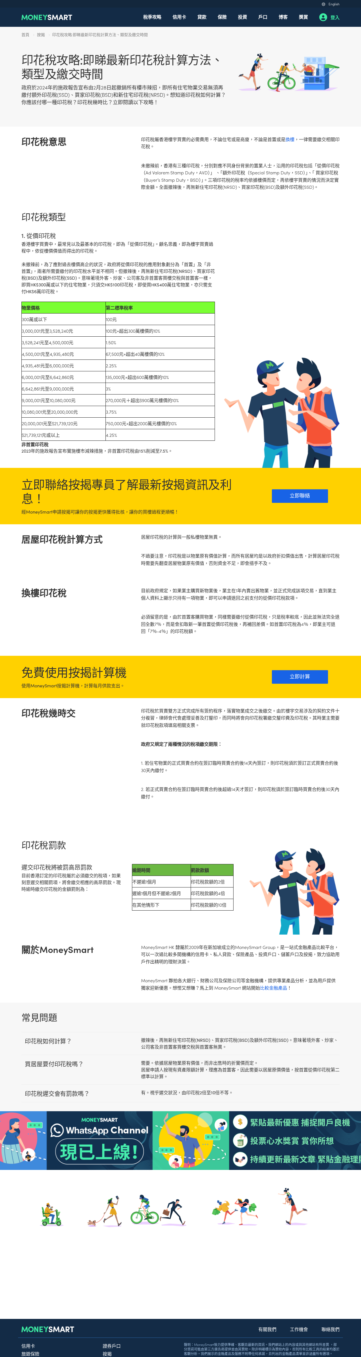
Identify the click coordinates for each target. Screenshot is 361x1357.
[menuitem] (152, 17)
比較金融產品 (273, 988)
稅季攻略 (152, 17)
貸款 (201, 17)
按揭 (41, 34)
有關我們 (267, 1329)
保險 (222, 17)
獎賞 (303, 17)
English (334, 3)
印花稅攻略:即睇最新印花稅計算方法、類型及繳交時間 (100, 34)
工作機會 (299, 1329)
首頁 (25, 34)
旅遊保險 (30, 1354)
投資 (242, 17)
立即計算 (300, 676)
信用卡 (179, 17)
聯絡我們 (331, 1329)
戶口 (262, 17)
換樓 (289, 139)
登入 (335, 17)
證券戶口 (112, 1346)
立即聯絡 (300, 495)
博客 (283, 17)
